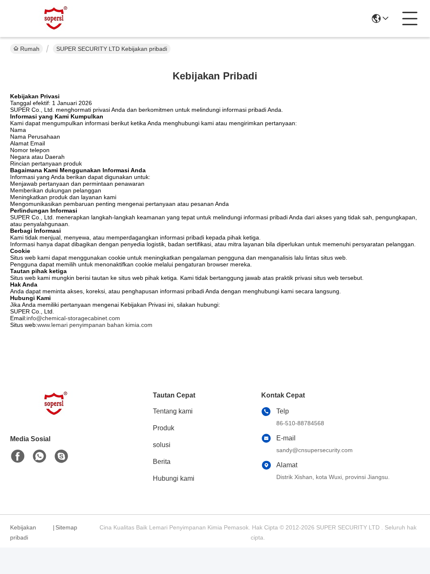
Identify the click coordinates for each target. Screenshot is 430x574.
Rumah (29, 48)
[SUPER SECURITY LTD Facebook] (17, 456)
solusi (161, 444)
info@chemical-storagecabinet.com (73, 318)
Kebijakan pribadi (23, 532)
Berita (161, 461)
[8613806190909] (39, 456)
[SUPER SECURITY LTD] (56, 18)
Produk (163, 428)
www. (44, 324)
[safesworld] (61, 456)
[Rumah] (56, 414)
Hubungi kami (173, 478)
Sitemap (66, 527)
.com (145, 324)
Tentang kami (173, 411)
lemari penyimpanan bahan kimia (95, 324)
